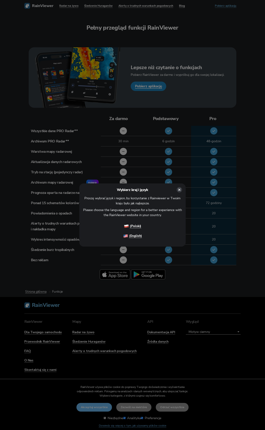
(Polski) (135, 226)
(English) (135, 236)
